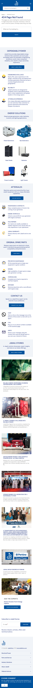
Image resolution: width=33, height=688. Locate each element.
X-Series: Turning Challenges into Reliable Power (14, 421)
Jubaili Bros (10, 648)
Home (3, 14)
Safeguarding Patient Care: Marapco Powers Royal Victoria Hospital (15, 457)
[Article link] (16, 376)
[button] (2, 3)
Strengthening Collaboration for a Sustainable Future (15, 495)
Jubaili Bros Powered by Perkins (13, 569)
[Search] (28, 8)
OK (4, 685)
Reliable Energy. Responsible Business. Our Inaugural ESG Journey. (15, 383)
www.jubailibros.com (22, 648)
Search (16, 34)
